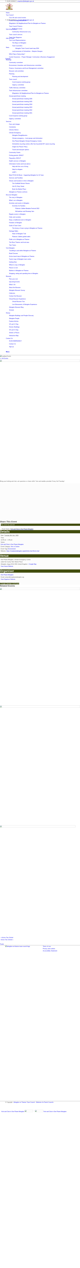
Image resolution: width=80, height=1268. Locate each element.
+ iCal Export (15, 583)
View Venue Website (7, 566)
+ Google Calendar (5, 583)
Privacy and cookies (49, 948)
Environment (12, 549)
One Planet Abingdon (7, 575)
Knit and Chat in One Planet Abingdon (12, 544)
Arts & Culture (15, 546)
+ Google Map (32, 564)
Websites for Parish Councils (45, 1102)
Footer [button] (2, 944)
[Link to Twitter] (6, 1107)
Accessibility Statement (50, 951)
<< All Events (4, 358)
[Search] (6, 349)
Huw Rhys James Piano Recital (14, 933)
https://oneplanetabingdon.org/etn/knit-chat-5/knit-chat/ (22, 551)
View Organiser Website (8, 579)
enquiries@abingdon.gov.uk (25, 1)
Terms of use (47, 946)
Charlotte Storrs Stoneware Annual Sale (17, 702)
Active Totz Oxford (7, 937)
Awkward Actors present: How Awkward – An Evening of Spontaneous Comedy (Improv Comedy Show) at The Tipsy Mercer (39, 820)
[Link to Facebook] (6, 1104)
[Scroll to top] (0, 1267)
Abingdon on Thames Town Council (24, 1102)
